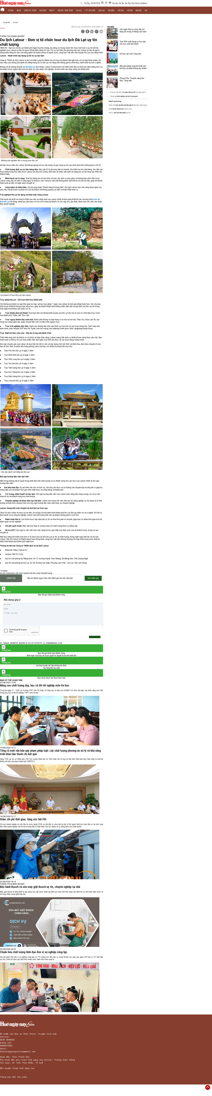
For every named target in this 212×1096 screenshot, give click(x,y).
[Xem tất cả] (146, 10)
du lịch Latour (5, 573)
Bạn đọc (139, 10)
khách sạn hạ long (115, 101)
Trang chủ (6, 22)
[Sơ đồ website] (102, 3)
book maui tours (118, 109)
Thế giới (129, 10)
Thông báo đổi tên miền (13, 1076)
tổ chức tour (22, 573)
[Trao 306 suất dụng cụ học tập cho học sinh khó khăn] (112, 45)
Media (19, 10)
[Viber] (96, 32)
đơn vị (14, 573)
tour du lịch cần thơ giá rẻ (124, 105)
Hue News (42, 10)
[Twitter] (101, 32)
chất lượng (47, 573)
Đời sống (111, 10)
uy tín (41, 573)
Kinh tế (51, 10)
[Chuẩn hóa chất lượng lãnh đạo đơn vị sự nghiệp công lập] (49, 987)
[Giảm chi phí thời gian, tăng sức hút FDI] (49, 854)
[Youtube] (110, 3)
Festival (11, 10)
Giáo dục (101, 10)
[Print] (83, 31)
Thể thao (121, 10)
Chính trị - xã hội (30, 10)
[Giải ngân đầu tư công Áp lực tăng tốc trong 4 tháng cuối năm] (112, 33)
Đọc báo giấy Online (132, 3)
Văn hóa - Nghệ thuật (65, 10)
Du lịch (79, 10)
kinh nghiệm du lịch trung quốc (127, 96)
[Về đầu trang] (207, 1087)
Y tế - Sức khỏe (90, 10)
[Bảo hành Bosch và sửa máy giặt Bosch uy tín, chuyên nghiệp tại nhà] (49, 922)
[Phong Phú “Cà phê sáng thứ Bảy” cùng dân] (112, 82)
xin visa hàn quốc (120, 113)
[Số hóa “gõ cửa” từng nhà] (112, 58)
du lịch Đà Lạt (33, 573)
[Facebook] (106, 3)
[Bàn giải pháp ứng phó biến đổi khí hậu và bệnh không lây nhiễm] (112, 70)
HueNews (143, 3)
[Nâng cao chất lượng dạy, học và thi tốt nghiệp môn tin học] (49, 720)
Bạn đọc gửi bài (118, 3)
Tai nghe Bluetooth (128, 92)
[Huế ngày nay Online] (15, 5)
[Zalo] (92, 32)
